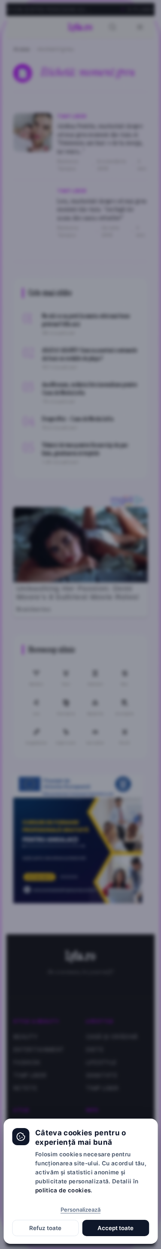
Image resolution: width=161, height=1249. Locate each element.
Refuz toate (45, 1228)
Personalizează (80, 1209)
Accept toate (115, 1228)
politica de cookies (63, 1190)
